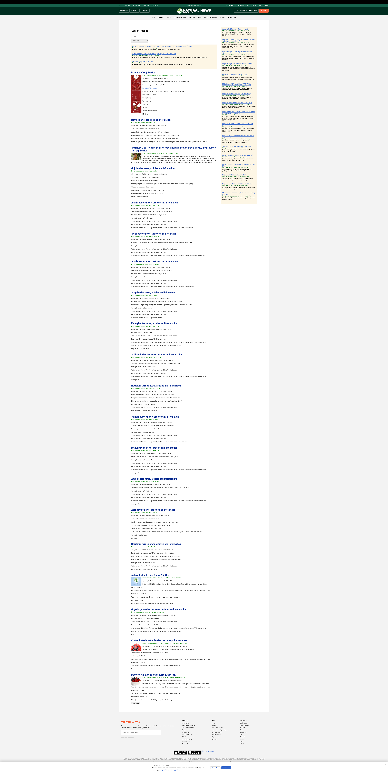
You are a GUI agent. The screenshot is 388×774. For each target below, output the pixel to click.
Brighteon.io (243, 723)
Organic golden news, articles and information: (159, 609)
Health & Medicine (180, 17)
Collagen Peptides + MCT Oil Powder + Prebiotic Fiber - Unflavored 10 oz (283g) (236, 84)
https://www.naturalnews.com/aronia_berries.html (145, 205)
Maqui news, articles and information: (154, 447)
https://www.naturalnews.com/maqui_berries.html (145, 450)
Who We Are (185, 723)
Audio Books (154, 5)
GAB (241, 741)
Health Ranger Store (217, 727)
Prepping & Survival (211, 17)
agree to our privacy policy (170, 770)
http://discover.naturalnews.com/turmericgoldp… (236, 115)
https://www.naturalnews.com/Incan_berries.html (145, 236)
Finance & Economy (195, 17)
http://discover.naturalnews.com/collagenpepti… (235, 86)
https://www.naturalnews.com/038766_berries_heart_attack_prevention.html (163, 677)
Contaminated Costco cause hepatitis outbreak (159, 640)
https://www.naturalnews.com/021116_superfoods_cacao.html (160, 153)
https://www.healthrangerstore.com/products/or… (236, 95)
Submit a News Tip (187, 739)
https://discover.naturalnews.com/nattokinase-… (146, 55)
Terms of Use (186, 744)
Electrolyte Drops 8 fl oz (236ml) (143, 61)
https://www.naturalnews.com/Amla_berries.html (145, 481)
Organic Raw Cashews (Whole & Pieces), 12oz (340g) (238, 165)
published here (177, 761)
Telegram (242, 727)
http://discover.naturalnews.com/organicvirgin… (235, 65)
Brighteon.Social (244, 725)
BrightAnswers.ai (231, 5)
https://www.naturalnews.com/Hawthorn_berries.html (146, 388)
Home (120, 5)
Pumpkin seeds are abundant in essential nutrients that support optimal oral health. (156, 49)
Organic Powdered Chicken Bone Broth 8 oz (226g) (237, 124)
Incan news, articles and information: (154, 233)
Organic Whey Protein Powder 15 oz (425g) (237, 155)
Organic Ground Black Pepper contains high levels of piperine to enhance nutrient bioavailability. (237, 97)
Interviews (146, 5)
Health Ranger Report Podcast (220, 730)
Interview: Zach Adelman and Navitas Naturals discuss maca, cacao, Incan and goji (173, 149)
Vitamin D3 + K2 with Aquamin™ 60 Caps (236, 146)
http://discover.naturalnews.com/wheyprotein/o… (236, 157)
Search (267, 5)
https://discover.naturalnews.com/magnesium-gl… (236, 196)
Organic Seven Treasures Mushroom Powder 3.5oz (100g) (238, 136)
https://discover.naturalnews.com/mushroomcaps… (236, 139)
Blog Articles (215, 737)
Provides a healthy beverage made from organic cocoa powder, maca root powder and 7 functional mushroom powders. (238, 58)
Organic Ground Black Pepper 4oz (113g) (236, 94)
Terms (165, 758)
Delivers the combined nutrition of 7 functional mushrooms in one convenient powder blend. (235, 141)
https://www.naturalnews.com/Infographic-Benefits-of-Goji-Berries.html (162, 75)
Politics (160, 17)
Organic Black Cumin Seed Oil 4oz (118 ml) (237, 184)
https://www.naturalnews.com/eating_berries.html (145, 326)
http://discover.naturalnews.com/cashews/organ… (236, 167)
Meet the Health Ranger (188, 725)
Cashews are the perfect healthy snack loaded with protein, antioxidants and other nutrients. (237, 170)
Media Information (187, 734)
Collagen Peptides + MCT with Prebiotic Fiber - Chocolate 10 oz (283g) (238, 40)
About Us (253, 5)
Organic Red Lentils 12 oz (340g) (234, 175)
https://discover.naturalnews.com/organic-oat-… (235, 76)
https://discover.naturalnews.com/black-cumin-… (236, 185)
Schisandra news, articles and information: (157, 354)
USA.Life (242, 744)
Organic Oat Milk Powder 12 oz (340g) (235, 74)
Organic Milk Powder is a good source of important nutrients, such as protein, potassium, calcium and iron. (238, 78)
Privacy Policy (186, 741)
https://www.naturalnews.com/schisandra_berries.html (146, 357)
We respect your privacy (127, 737)
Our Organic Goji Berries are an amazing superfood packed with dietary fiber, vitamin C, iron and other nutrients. (237, 34)
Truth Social (243, 732)
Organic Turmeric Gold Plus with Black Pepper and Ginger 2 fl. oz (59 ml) (238, 112)
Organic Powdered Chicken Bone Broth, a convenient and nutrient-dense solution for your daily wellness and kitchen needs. (238, 130)
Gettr (241, 734)
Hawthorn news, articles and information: (156, 385)
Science (222, 17)
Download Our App (243, 5)
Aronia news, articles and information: (154, 202)
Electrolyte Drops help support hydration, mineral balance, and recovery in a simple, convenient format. (162, 64)
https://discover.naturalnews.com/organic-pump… (146, 48)
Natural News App (216, 732)
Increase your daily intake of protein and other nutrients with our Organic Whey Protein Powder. (238, 159)
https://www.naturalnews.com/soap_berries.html (145, 295)
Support (184, 730)
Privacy (161, 758)
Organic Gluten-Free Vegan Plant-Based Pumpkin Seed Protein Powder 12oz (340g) (162, 46)
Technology (232, 17)
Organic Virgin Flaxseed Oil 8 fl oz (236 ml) (237, 64)
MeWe (242, 739)
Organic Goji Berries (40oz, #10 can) (235, 29)
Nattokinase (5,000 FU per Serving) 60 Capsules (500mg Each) (154, 54)
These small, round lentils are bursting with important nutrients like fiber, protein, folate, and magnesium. (237, 179)
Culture (168, 17)
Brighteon (128, 5)
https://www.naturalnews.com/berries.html (143, 122)
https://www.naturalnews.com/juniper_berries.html (145, 419)
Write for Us (185, 732)
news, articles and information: (151, 119)
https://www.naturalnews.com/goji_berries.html (144, 171)
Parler (241, 730)
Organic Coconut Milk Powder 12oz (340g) (237, 103)
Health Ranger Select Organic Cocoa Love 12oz (237, 52)
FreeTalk (242, 737)
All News (214, 725)
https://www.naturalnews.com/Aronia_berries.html (145, 264)
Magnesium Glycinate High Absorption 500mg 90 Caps (238, 193)
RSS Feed (214, 739)
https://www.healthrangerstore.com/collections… (236, 30)
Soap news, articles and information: (154, 292)
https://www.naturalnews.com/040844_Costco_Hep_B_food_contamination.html (164, 643)
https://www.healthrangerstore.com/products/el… (146, 63)
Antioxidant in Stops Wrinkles (150, 575)
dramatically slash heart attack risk (153, 674)
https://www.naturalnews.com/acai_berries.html (144, 512)
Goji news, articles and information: (153, 168)
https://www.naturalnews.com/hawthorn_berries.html (146, 547)
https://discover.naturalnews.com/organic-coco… (236, 104)
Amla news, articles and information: (154, 478)
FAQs (259, 5)
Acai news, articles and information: (153, 509)
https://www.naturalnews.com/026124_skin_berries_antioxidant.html (161, 578)
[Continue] (159, 732)
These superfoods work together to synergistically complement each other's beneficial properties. (237, 88)
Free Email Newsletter (188, 727)
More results (135, 703)
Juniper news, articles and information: (155, 416)
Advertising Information (188, 737)
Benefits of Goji (143, 72)
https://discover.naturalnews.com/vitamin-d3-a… (235, 148)
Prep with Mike (137, 5)
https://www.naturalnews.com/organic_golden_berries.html (147, 612)
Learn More (215, 768)
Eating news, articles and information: (154, 323)
